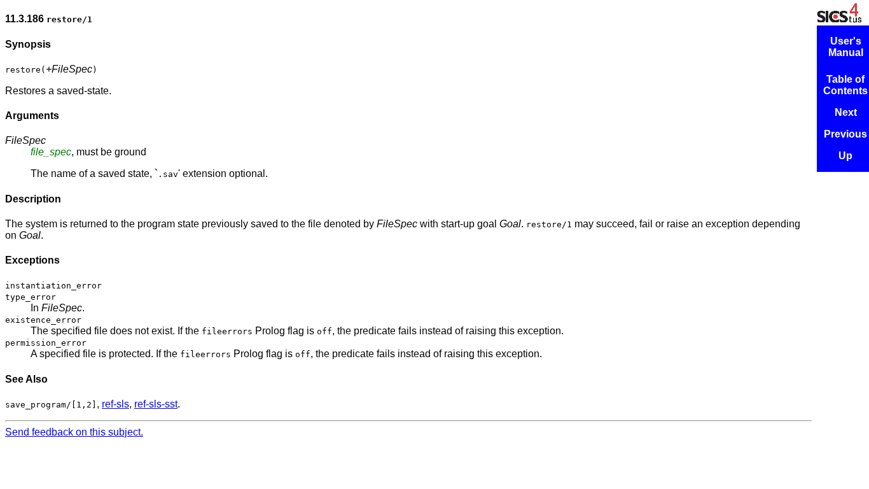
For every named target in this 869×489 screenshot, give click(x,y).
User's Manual (845, 47)
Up (845, 155)
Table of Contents (845, 85)
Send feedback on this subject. (74, 432)
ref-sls (115, 404)
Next (846, 112)
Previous (845, 134)
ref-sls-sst (155, 404)
